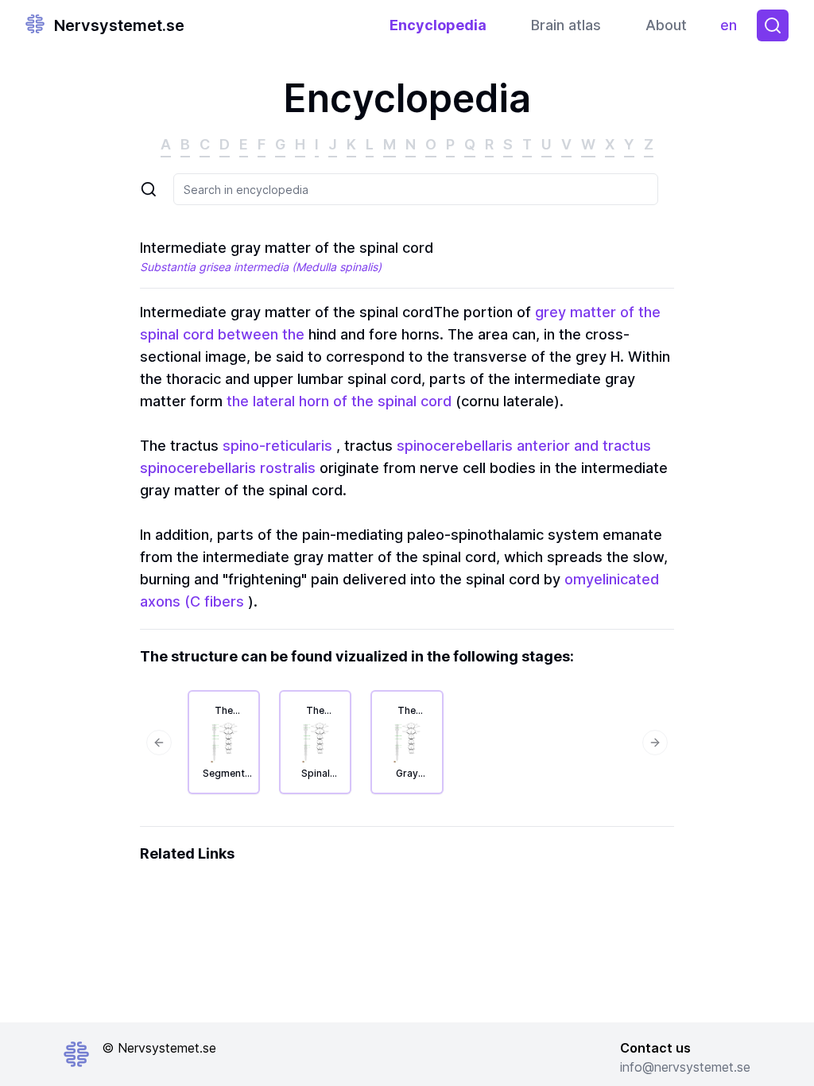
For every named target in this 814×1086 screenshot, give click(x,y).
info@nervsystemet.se (685, 1067)
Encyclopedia (438, 25)
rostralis (288, 468)
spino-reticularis (277, 445)
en (732, 29)
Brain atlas (566, 25)
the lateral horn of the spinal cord (339, 401)
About (666, 25)
